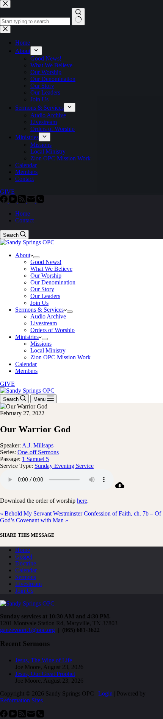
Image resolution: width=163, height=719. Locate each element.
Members (26, 371)
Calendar (26, 364)
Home (22, 213)
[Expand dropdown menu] (36, 257)
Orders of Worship (52, 330)
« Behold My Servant (26, 513)
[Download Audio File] (119, 488)
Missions (41, 343)
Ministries (27, 337)
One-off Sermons (38, 452)
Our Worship (45, 275)
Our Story (42, 289)
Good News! (45, 262)
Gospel (23, 556)
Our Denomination (52, 282)
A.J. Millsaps (37, 445)
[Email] (31, 200)
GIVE (7, 383)
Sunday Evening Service (64, 466)
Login (105, 693)
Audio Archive (48, 316)
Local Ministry (48, 350)
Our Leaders (45, 296)
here (82, 500)
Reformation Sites (21, 700)
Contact (24, 220)
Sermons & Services (39, 309)
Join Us (39, 303)
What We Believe (51, 269)
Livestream (43, 323)
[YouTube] (13, 200)
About (22, 255)
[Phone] (40, 200)
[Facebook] (4, 200)
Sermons (25, 577)
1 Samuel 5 (35, 459)
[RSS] (22, 200)
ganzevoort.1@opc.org (27, 630)
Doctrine (25, 563)
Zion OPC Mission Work (60, 357)
